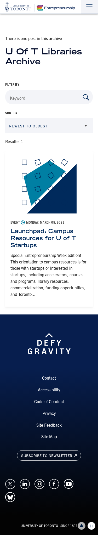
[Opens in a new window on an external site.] (10, 483)
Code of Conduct (49, 401)
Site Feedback (49, 424)
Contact (49, 377)
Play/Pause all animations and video (91, 526)
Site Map (49, 436)
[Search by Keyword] (86, 97)
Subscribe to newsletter (47, 455)
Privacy (49, 413)
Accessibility (49, 389)
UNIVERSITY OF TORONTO (39, 525)
